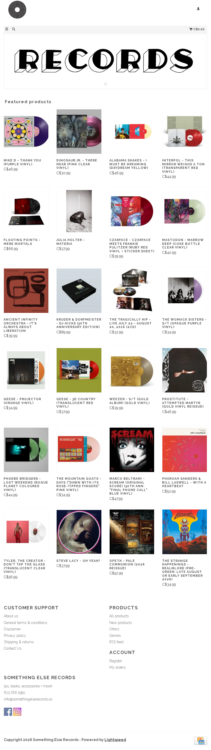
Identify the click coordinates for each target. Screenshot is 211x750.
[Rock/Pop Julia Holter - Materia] (79, 211)
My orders (117, 667)
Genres (115, 635)
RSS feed (116, 642)
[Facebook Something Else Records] (8, 712)
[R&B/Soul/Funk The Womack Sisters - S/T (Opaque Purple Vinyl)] (184, 290)
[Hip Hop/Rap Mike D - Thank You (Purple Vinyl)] (26, 131)
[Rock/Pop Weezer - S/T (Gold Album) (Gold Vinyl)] (132, 370)
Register (115, 661)
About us (11, 616)
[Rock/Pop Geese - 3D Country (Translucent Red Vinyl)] (79, 370)
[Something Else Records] (55, 12)
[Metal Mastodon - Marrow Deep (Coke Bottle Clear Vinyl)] (184, 211)
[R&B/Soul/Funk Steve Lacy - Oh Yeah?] (79, 531)
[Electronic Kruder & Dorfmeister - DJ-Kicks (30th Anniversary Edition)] (79, 290)
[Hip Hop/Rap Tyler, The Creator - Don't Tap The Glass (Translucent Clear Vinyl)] (26, 531)
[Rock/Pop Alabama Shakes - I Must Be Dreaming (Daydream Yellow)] (132, 131)
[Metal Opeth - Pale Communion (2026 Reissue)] (132, 531)
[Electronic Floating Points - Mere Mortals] (26, 211)
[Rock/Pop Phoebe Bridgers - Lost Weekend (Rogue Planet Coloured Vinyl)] (26, 450)
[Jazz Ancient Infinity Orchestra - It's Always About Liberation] (26, 290)
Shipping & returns (19, 642)
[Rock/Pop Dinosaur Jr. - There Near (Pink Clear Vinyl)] (79, 131)
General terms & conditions (25, 623)
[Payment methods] (200, 740)
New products (120, 623)
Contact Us (12, 648)
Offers (114, 629)
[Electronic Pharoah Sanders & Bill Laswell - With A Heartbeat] (184, 450)
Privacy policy (15, 635)
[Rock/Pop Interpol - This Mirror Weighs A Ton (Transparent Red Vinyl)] (184, 131)
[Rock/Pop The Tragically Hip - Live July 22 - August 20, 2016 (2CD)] (132, 290)
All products (119, 616)
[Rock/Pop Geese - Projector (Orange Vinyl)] (26, 370)
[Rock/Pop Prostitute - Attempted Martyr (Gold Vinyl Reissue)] (184, 370)
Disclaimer (12, 629)
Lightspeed (115, 740)
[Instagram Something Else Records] (17, 712)
